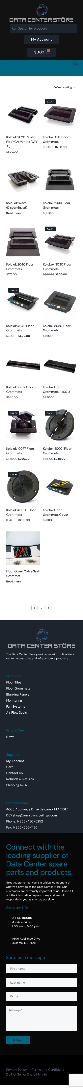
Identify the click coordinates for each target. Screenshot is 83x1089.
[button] (75, 63)
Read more (13, 213)
